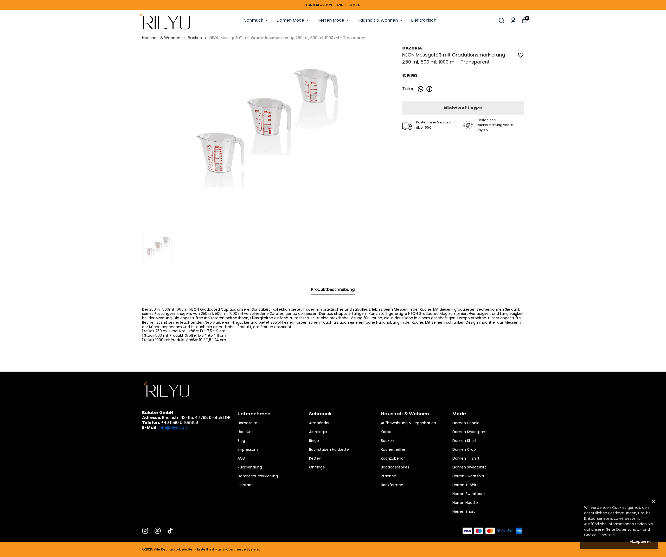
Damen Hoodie (465, 422)
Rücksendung (250, 467)
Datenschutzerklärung (258, 476)
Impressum (248, 449)
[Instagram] (145, 531)
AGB (241, 458)
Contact (245, 484)
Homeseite (247, 422)
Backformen (392, 484)
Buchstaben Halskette (329, 449)
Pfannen (388, 476)
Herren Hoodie (465, 502)
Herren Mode (330, 20)
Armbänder (319, 422)
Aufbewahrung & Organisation (408, 422)
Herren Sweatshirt (468, 476)
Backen (195, 37)
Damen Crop (464, 449)
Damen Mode (290, 20)
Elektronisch (423, 20)
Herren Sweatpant (468, 493)
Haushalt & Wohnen (377, 20)
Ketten (315, 458)
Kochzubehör (393, 458)
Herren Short (463, 511)
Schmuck (253, 20)
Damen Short (464, 440)
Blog (241, 440)
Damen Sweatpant (469, 431)
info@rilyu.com (173, 427)
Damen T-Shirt (465, 458)
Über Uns (245, 431)
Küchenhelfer (393, 449)
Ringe (314, 440)
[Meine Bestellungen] (513, 20)
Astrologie (318, 431)
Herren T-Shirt (465, 484)
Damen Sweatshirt (469, 467)
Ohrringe (317, 467)
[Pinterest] (158, 531)
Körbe (386, 431)
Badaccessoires (395, 467)
